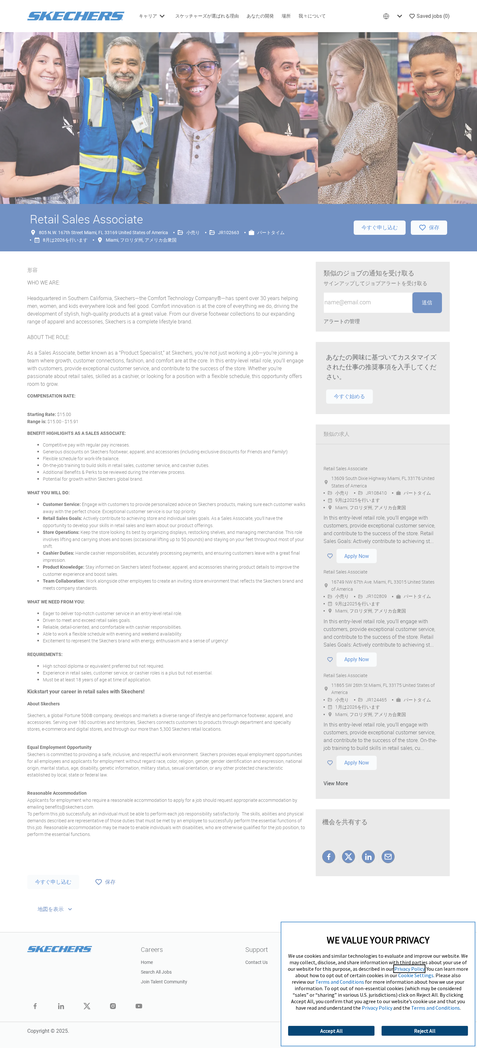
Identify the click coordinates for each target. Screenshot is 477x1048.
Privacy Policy (409, 969)
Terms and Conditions (339, 982)
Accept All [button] (331, 1031)
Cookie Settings (416, 975)
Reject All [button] (424, 1031)
